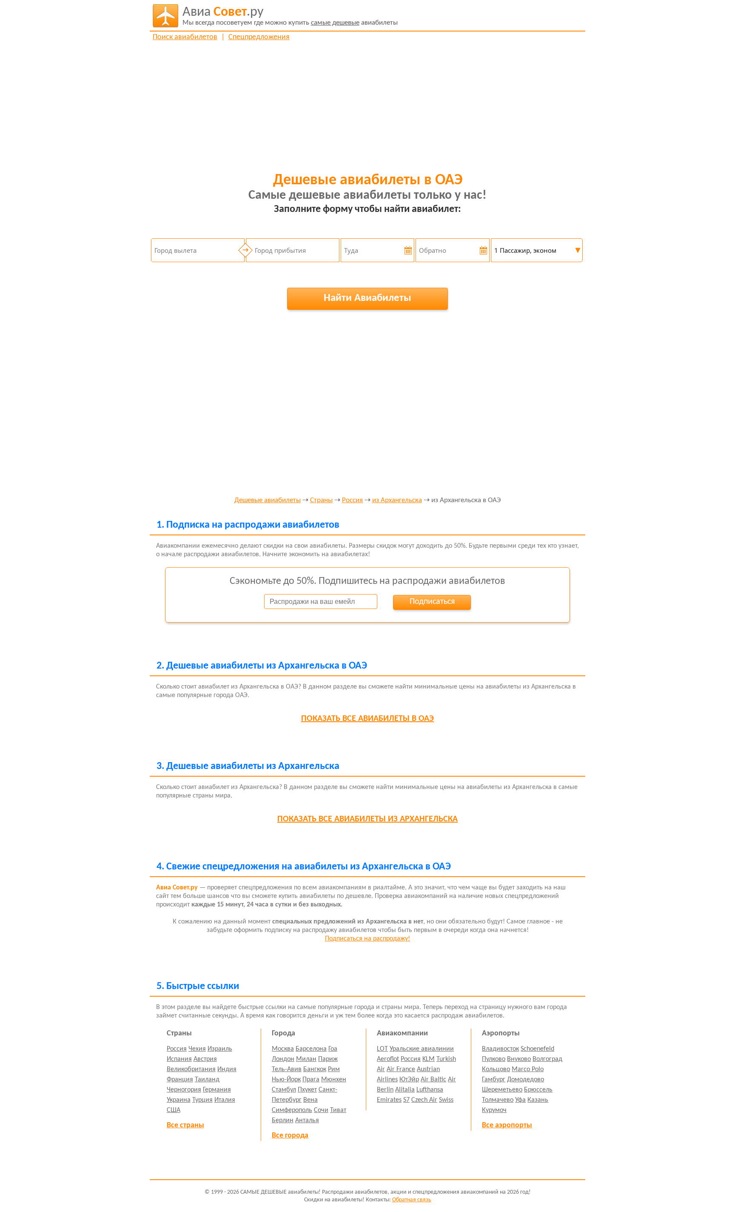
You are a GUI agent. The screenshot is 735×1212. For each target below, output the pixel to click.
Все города (290, 1136)
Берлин (282, 1120)
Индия (226, 1069)
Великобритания (191, 1069)
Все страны (185, 1125)
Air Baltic (433, 1079)
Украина (179, 1100)
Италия (224, 1100)
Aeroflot (388, 1059)
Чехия (197, 1049)
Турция (202, 1100)
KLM (428, 1059)
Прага (310, 1079)
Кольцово (496, 1069)
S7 (406, 1100)
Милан (306, 1059)
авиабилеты (290, 16)
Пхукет (307, 1089)
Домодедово (525, 1079)
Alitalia (405, 1089)
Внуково (519, 1059)
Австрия (205, 1059)
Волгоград (547, 1059)
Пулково (493, 1059)
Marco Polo (528, 1069)
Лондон (283, 1059)
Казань (537, 1100)
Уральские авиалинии (422, 1049)
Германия (217, 1089)
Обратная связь (411, 1200)
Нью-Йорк (286, 1079)
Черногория (184, 1089)
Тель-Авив (287, 1069)
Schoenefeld (537, 1049)
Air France (401, 1069)
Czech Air (424, 1100)
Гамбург (493, 1079)
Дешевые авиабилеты (267, 500)
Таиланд (207, 1079)
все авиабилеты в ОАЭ (367, 719)
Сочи (321, 1110)
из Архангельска (397, 500)
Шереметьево (502, 1089)
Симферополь (292, 1110)
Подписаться (432, 601)
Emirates (389, 1100)
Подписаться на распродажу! (367, 938)
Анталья (307, 1120)
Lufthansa (429, 1089)
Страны (321, 500)
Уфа (520, 1100)
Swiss (446, 1100)
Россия (352, 500)
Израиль (220, 1049)
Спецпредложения (259, 37)
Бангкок (314, 1069)
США (173, 1110)
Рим (334, 1069)
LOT (382, 1049)
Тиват (338, 1110)
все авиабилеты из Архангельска (367, 819)
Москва (283, 1049)
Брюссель (538, 1089)
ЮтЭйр (409, 1079)
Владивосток (500, 1049)
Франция (180, 1079)
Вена (310, 1100)
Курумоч (494, 1110)
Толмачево (497, 1100)
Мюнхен (333, 1079)
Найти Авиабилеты (367, 298)
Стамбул (284, 1089)
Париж (328, 1059)
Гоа (332, 1049)
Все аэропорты (507, 1125)
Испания (179, 1059)
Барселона (311, 1049)
